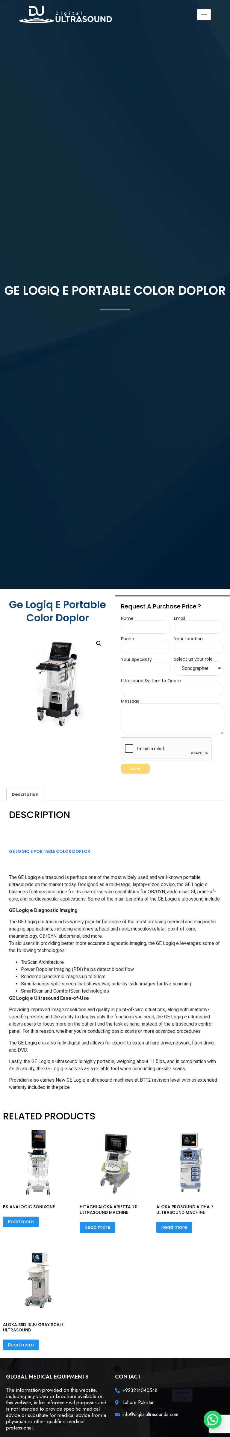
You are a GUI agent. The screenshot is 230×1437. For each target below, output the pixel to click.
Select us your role (193, 659)
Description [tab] (25, 794)
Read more (21, 1221)
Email (179, 618)
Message (130, 701)
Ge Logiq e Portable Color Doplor (49, 851)
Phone (127, 639)
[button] (98, 643)
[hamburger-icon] (204, 14)
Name (127, 618)
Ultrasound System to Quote (151, 681)
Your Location (188, 639)
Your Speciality (136, 659)
